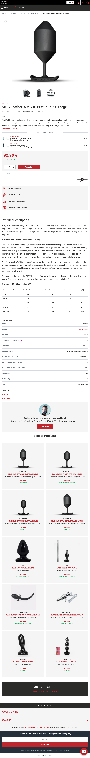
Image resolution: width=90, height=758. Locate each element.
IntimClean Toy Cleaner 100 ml (20, 138)
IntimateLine (14, 136)
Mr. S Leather (6, 103)
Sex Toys (13, 13)
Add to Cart (29, 167)
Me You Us (13, 143)
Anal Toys (23, 13)
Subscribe (45, 744)
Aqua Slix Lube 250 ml (17, 145)
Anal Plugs (34, 13)
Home (4, 13)
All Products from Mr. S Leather (45, 691)
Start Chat (45, 426)
